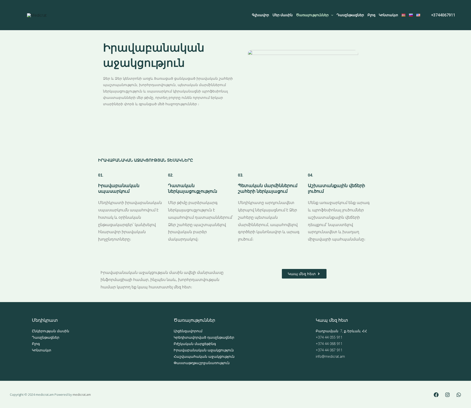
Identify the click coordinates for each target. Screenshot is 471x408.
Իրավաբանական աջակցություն (204, 350)
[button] (443, 15)
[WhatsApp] (458, 394)
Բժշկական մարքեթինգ (195, 343)
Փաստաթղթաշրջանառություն (202, 362)
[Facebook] (436, 394)
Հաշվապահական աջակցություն (204, 356)
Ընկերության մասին (50, 331)
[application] (331, 15)
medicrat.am (82, 394)
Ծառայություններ (312, 15)
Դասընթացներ (350, 15)
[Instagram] (447, 394)
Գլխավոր (260, 15)
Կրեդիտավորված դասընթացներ (204, 337)
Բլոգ (371, 15)
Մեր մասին (283, 15)
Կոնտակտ (388, 15)
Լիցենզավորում (188, 331)
